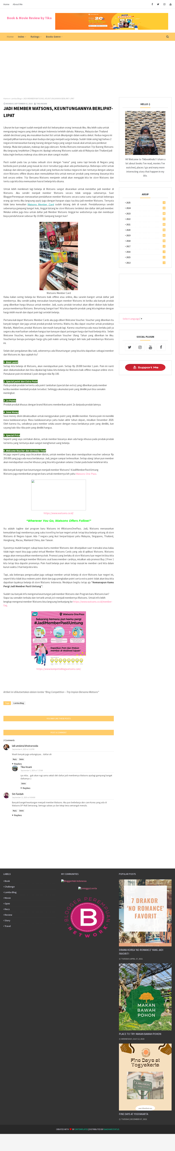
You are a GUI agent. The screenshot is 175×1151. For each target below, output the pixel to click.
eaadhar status (111, 1129)
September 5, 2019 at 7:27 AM (32, 770)
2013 (145, 262)
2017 (145, 246)
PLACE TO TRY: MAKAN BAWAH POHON (140, 1034)
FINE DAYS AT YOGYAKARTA (133, 1114)
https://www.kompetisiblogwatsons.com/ (59, 669)
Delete (21, 759)
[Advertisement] (87, 66)
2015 (145, 257)
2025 (145, 202)
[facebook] (152, 4)
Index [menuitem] (21, 36)
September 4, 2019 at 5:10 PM (23, 749)
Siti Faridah (18, 794)
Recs (7, 909)
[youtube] (170, 4)
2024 (145, 208)
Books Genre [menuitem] (53, 36)
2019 (145, 235)
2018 (145, 240)
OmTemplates (81, 1129)
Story (7, 920)
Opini (7, 903)
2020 (145, 230)
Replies (18, 763)
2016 (145, 251)
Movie (8, 897)
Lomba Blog (16, 98)
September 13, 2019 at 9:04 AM (23, 797)
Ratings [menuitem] (35, 36)
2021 (145, 224)
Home (6, 4)
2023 (145, 213)
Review (8, 914)
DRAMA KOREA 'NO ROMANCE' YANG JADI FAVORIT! (141, 951)
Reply (15, 759)
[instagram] (164, 4)
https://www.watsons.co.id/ (58, 513)
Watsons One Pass (86, 473)
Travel (8, 926)
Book (7, 881)
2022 (145, 219)
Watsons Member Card (41, 204)
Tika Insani (41, 103)
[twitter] (158, 4)
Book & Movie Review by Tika (29, 18)
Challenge (10, 886)
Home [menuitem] (10, 36)
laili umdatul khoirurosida (25, 745)
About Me (18, 4)
